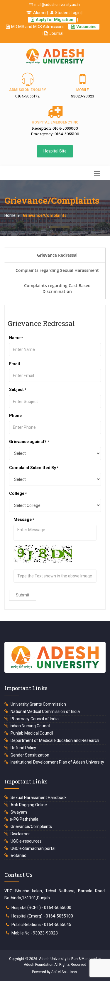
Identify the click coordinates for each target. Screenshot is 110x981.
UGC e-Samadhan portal (32, 848)
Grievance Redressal (57, 255)
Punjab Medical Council (31, 733)
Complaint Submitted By (43, 467)
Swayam (18, 812)
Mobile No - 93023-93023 (34, 933)
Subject (27, 389)
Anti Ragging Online (28, 804)
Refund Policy (23, 747)
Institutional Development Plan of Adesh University (57, 762)
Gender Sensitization (29, 755)
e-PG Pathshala (24, 819)
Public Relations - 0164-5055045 (41, 924)
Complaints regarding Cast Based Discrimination (57, 288)
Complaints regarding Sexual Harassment (57, 270)
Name (25, 337)
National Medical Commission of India (45, 711)
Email (35, 363)
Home (10, 215)
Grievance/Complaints (31, 826)
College (27, 493)
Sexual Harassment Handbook (38, 797)
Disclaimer (20, 833)
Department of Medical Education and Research (54, 740)
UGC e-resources (26, 841)
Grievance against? (38, 441)
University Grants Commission (38, 704)
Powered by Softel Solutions (54, 972)
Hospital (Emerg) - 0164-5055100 (42, 916)
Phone (15, 415)
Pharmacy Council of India (34, 718)
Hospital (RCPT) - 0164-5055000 (41, 907)
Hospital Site (55, 151)
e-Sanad (18, 855)
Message (33, 519)
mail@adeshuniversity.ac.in (57, 4)
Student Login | (68, 12)
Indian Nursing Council (30, 725)
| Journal (53, 33)
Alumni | (40, 12)
